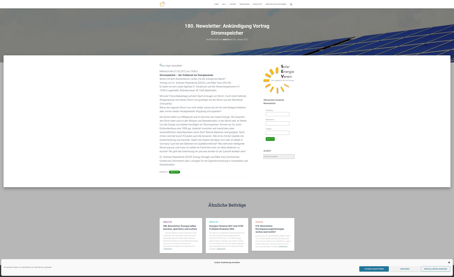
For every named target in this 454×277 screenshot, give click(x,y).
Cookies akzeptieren (374, 269)
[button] (449, 262)
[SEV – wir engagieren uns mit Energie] (162, 4)
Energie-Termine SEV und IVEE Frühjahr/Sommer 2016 (226, 227)
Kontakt (233, 4)
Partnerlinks (244, 4)
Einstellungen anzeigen (435, 269)
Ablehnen (404, 269)
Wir (223, 4)
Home (217, 4)
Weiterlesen (168, 249)
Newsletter (257, 4)
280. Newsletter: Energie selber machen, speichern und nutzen (180, 227)
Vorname (269, 110)
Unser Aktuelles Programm (275, 4)
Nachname (270, 120)
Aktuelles (259, 222)
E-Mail (269, 129)
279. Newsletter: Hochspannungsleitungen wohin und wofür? (269, 228)
